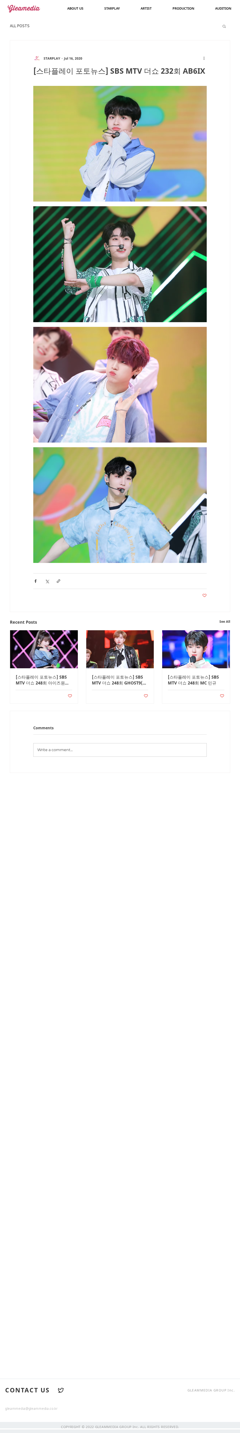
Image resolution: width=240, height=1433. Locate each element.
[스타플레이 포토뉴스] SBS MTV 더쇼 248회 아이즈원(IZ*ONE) (41, 680)
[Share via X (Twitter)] (47, 581)
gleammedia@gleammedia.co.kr (31, 1408)
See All (224, 621)
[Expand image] (120, 144)
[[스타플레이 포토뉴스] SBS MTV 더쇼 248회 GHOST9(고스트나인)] (120, 649)
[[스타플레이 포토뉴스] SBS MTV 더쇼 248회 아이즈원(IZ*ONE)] (44, 649)
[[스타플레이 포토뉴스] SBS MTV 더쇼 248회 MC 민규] (196, 649)
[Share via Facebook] (35, 581)
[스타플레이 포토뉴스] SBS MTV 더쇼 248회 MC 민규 (193, 680)
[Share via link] (58, 581)
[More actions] (204, 58)
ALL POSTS (20, 26)
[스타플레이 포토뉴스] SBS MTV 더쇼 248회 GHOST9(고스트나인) (119, 680)
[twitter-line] (60, 1390)
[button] (224, 26)
